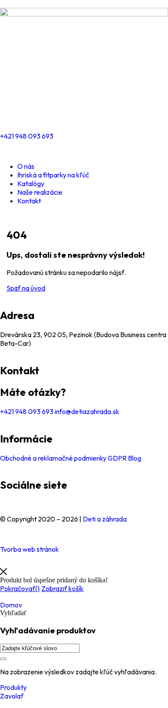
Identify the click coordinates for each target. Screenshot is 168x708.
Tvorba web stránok (29, 549)
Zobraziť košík (62, 588)
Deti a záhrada (105, 519)
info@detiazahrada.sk (86, 411)
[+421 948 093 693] (11, 112)
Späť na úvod (25, 288)
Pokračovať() (20, 588)
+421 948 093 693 (26, 136)
